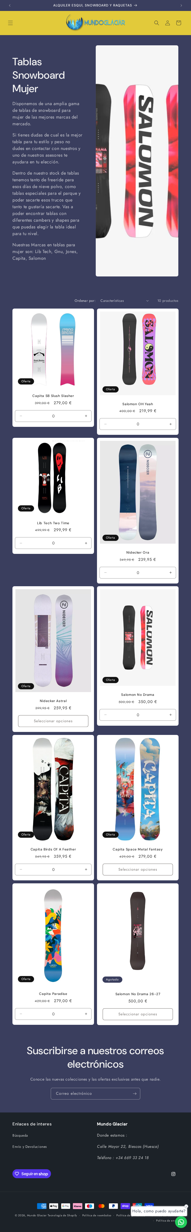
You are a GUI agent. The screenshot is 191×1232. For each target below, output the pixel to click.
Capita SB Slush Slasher (53, 396)
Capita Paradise (53, 994)
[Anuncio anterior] (9, 5)
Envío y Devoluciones (29, 1146)
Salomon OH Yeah (137, 404)
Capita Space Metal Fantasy (138, 849)
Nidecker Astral (53, 701)
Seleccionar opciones (53, 721)
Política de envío (167, 1221)
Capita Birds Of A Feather (53, 849)
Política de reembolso (96, 1215)
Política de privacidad (130, 1215)
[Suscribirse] (134, 1094)
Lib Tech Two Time (53, 523)
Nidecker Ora (137, 552)
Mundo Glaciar (37, 1215)
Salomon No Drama (137, 695)
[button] (10, 22)
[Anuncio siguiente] (181, 5)
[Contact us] (181, 1222)
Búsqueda (20, 1135)
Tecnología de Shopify (62, 1215)
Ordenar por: (85, 300)
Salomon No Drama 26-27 (137, 994)
